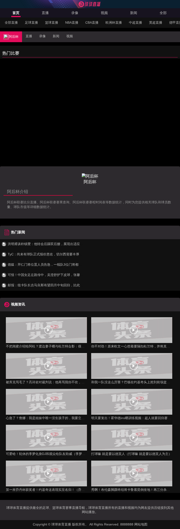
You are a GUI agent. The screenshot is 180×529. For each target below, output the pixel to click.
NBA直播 (71, 22)
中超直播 (135, 22)
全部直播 (11, 22)
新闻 (133, 13)
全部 (163, 13)
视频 (104, 13)
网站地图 (140, 524)
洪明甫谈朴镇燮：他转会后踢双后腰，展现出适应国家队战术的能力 (56, 244)
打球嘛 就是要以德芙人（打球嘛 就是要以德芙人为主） (131, 454)
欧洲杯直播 (113, 22)
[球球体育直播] (90, 6)
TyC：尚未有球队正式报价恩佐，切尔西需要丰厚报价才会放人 (53, 254)
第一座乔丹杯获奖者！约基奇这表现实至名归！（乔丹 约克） (50, 490)
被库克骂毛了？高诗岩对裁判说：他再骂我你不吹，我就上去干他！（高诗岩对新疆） (68, 382)
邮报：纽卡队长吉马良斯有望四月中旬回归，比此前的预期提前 (53, 285)
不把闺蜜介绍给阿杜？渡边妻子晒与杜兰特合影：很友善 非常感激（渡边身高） (64, 346)
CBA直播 (91, 22)
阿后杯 (14, 36)
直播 (45, 13)
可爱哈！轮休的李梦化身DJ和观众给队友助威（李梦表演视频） (52, 454)
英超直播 (155, 22)
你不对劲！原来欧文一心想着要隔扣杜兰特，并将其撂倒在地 (135, 346)
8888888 (126, 524)
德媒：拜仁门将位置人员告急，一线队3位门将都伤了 (46, 264)
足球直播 (31, 22)
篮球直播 (51, 22)
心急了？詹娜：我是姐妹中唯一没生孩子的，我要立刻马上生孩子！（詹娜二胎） (65, 418)
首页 (15, 13)
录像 (74, 13)
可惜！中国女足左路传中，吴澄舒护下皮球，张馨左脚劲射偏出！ (55, 275)
